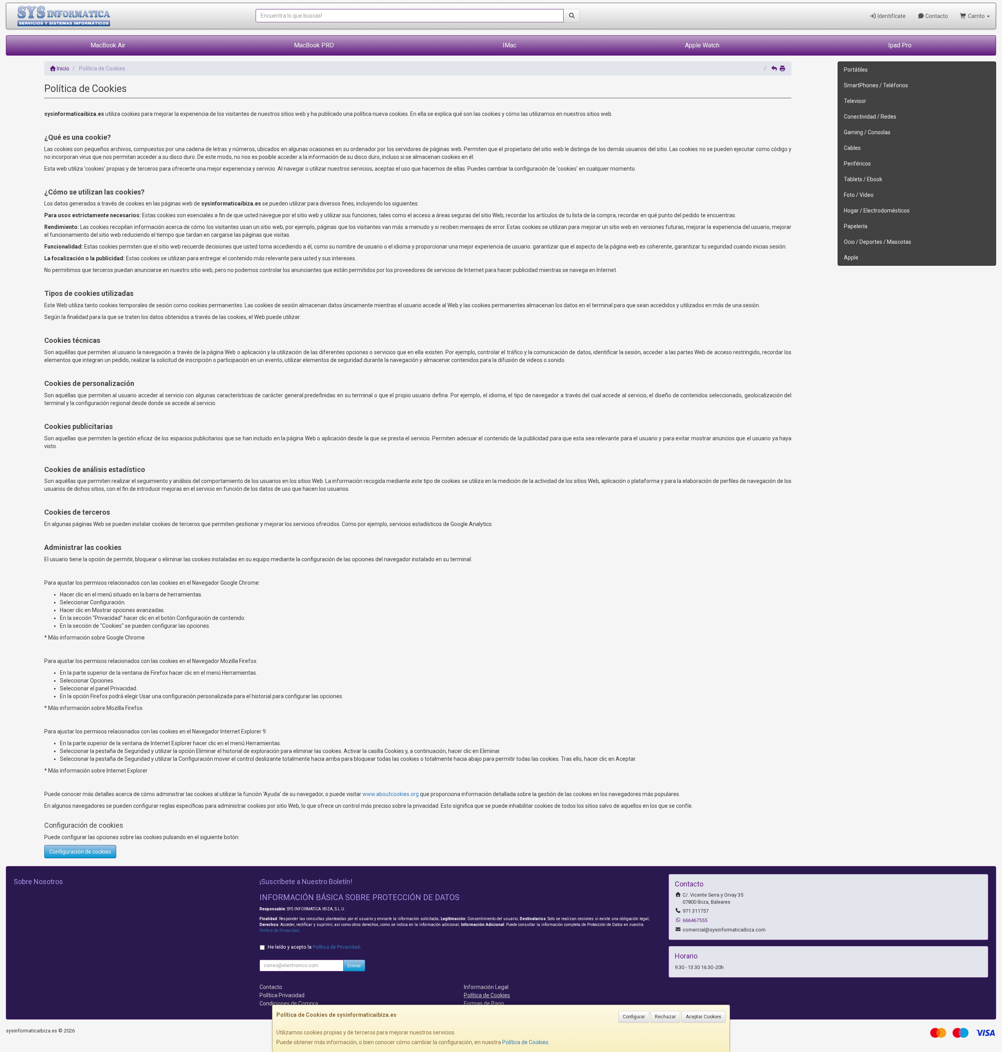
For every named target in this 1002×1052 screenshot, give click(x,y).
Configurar (634, 1017)
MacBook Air (107, 45)
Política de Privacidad (279, 930)
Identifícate (891, 16)
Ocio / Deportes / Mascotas (877, 242)
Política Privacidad (282, 995)
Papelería (855, 226)
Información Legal (486, 987)
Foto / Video (859, 195)
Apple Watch (702, 45)
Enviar (354, 965)
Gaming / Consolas (867, 132)
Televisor (855, 101)
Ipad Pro (900, 45)
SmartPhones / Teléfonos (876, 85)
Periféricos (857, 163)
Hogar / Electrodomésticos (877, 210)
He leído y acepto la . (314, 947)
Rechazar (665, 1017)
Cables (852, 148)
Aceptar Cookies (703, 1017)
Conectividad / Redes (870, 116)
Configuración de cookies (80, 851)
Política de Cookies (525, 1042)
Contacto (936, 16)
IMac (509, 45)
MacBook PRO (314, 45)
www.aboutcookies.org (390, 794)
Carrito (976, 16)
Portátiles (856, 70)
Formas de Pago (484, 1003)
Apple (851, 257)
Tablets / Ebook (863, 179)
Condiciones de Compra (289, 1003)
